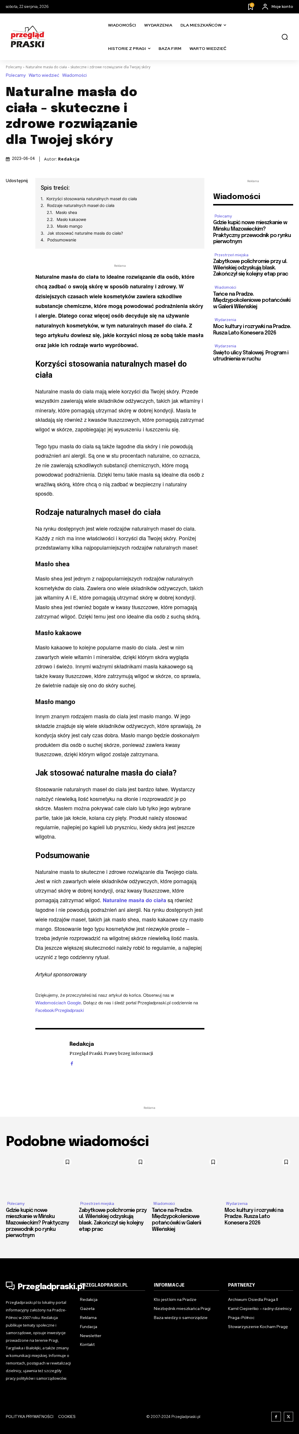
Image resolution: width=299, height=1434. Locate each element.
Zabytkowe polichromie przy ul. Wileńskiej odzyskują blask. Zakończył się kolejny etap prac (250, 268)
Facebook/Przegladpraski (59, 1010)
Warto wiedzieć (44, 75)
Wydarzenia (225, 319)
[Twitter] (12, 209)
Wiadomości (74, 75)
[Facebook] (12, 195)
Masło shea (66, 212)
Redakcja (69, 159)
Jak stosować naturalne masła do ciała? (85, 233)
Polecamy (14, 67)
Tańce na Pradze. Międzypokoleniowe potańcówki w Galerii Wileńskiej (251, 300)
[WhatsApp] (12, 250)
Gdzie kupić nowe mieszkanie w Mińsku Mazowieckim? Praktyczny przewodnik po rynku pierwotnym (37, 1223)
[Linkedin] (12, 222)
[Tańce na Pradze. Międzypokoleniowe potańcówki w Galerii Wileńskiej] (186, 1175)
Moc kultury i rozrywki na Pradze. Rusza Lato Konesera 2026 (254, 1217)
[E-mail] (12, 236)
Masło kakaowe (71, 219)
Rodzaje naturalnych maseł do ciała (80, 205)
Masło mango (69, 226)
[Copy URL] (12, 263)
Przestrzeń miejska (231, 254)
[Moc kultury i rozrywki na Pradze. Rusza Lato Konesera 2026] (259, 1175)
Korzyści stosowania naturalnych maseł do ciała (91, 198)
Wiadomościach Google (58, 1002)
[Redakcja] (49, 1053)
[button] (284, 37)
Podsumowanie (61, 239)
